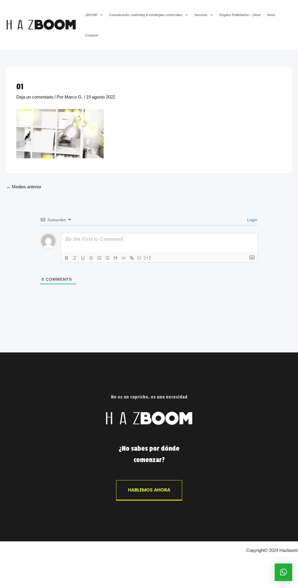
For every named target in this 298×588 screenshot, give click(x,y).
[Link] (132, 257)
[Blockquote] (115, 257)
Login (251, 219)
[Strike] (91, 257)
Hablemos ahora (149, 490)
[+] (147, 257)
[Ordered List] (99, 257)
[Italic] (75, 257)
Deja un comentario (34, 96)
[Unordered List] (107, 257)
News (271, 15)
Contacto (91, 35)
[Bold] (67, 257)
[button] (283, 572)
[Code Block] (124, 257)
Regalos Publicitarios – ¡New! (240, 15)
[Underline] (83, 257)
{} (139, 257)
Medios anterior (23, 186)
